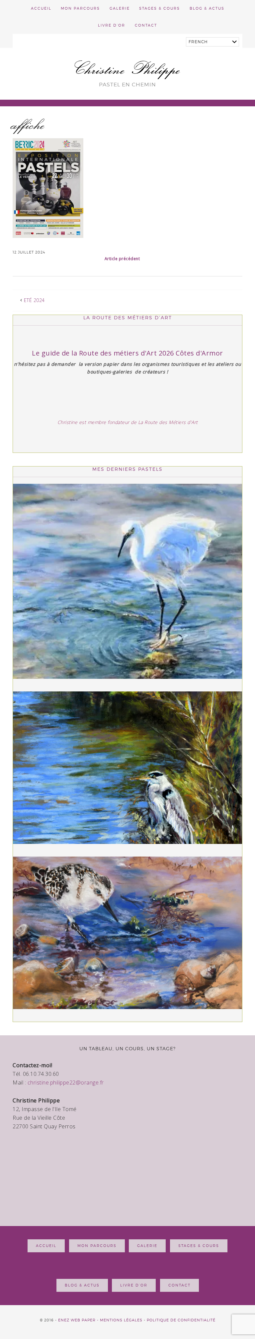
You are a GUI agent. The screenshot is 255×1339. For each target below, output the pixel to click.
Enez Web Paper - (79, 1320)
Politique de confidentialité (181, 1320)
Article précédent (122, 258)
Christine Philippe (127, 68)
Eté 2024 (34, 300)
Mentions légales (121, 1320)
